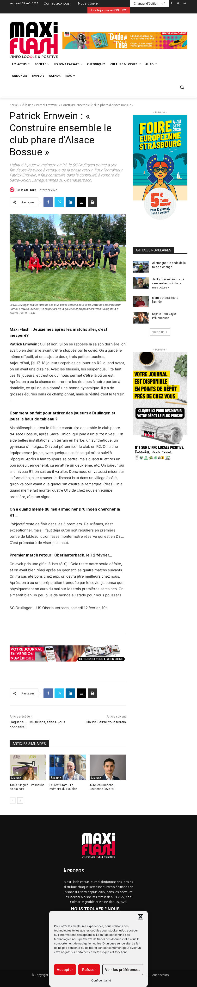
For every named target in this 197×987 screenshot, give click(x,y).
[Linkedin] (184, 3)
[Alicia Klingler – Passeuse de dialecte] (28, 767)
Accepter (65, 969)
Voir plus (158, 332)
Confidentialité (101, 980)
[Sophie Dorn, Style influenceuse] (141, 318)
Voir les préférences (122, 969)
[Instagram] (178, 3)
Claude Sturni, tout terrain (106, 722)
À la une (27, 105)
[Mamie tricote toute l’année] (141, 301)
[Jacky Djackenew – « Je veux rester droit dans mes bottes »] (141, 283)
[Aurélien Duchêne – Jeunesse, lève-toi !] (108, 767)
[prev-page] (13, 800)
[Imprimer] (92, 202)
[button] (140, 916)
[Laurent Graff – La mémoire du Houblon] (67, 767)
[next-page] (20, 800)
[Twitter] (59, 202)
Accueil (14, 105)
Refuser (89, 969)
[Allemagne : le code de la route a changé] (141, 267)
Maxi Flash (28, 189)
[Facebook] (171, 3)
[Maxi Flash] (13, 189)
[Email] (81, 202)
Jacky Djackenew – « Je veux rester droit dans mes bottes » (168, 283)
